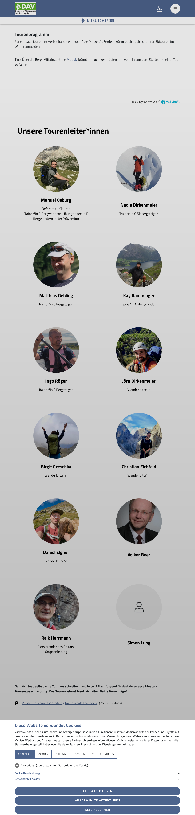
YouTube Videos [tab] (103, 754)
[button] (97, 772)
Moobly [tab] (43, 754)
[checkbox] (97, 765)
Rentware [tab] (62, 754)
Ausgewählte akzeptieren (97, 800)
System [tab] (80, 754)
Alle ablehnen (97, 810)
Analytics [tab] (24, 754)
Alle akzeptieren (97, 791)
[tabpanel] (97, 771)
